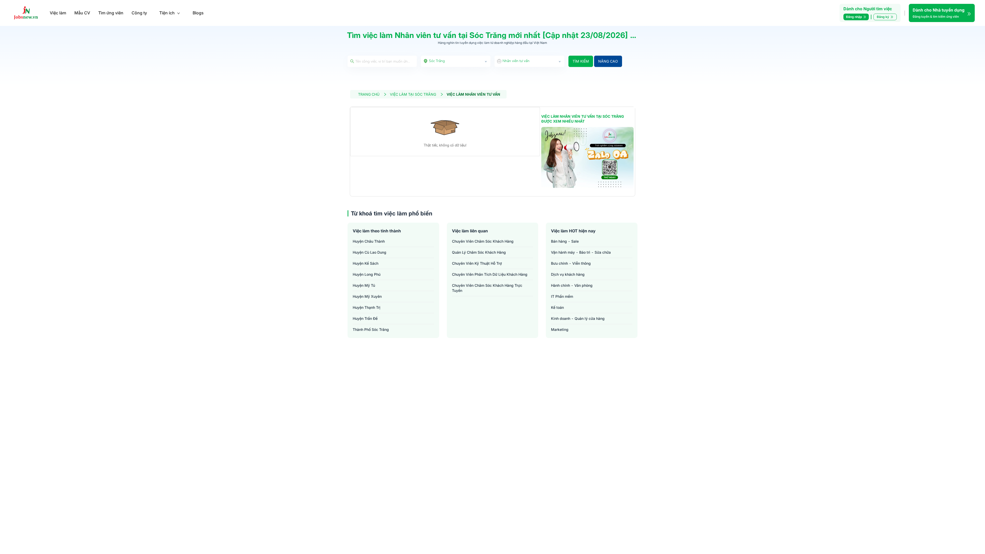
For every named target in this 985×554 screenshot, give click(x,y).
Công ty (139, 12)
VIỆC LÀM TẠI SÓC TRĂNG (413, 94)
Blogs (198, 12)
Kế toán (557, 307)
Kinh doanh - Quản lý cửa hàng (578, 318)
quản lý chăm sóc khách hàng (479, 252)
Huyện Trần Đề (365, 318)
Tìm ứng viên (110, 12)
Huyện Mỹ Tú (364, 285)
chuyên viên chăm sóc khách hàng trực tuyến (487, 288)
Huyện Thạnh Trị (366, 307)
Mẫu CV (82, 12)
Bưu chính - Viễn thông (571, 263)
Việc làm (58, 12)
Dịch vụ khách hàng (568, 274)
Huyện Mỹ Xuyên (367, 296)
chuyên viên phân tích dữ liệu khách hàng (489, 274)
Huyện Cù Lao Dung (369, 252)
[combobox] (456, 61)
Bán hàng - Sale (565, 241)
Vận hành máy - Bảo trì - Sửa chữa (581, 252)
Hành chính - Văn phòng (572, 285)
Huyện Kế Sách (365, 263)
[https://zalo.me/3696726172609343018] (587, 158)
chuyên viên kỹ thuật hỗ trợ (477, 263)
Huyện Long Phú (366, 274)
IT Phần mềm (562, 296)
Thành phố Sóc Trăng (371, 329)
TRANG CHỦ (368, 94)
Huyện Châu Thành (369, 241)
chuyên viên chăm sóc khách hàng (483, 241)
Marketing (559, 329)
